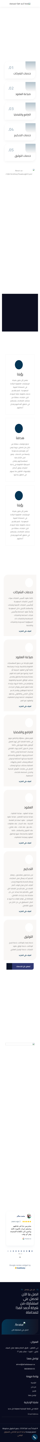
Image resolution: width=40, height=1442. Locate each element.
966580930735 (29, 1368)
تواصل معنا (32, 1395)
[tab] (32, 1251)
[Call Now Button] (35, 1437)
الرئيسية (33, 1382)
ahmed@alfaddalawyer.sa (25, 1364)
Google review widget (18, 1265)
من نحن (33, 1387)
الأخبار (34, 1391)
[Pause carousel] (20, 1257)
